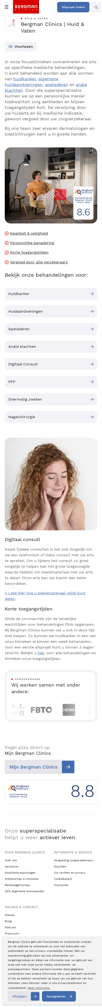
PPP (11, 381)
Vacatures (12, 866)
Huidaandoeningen (25, 311)
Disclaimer (61, 885)
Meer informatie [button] (39, 988)
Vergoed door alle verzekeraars (39, 262)
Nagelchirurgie (21, 417)
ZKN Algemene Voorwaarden (24, 891)
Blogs (8, 921)
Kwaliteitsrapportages (20, 872)
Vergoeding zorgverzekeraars (73, 860)
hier (41, 653)
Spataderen (19, 329)
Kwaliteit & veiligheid (29, 233)
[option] (34, 710)
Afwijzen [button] (20, 996)
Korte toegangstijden (29, 252)
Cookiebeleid (63, 879)
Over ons (11, 860)
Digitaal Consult (23, 364)
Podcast (10, 927)
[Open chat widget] (92, 994)
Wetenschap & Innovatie (21, 879)
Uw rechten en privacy (69, 872)
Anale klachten (22, 346)
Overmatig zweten (25, 399)
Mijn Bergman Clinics (33, 767)
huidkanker (24, 78)
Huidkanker (18, 293)
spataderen (56, 84)
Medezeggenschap (17, 885)
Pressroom (12, 933)
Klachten (60, 866)
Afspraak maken (73, 7)
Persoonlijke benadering (32, 243)
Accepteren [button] (56, 996)
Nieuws (10, 915)
